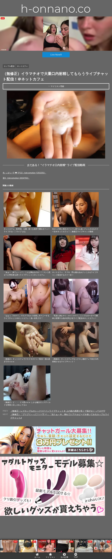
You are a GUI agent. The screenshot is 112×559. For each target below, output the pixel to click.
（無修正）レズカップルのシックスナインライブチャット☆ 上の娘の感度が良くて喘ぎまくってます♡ (57, 411)
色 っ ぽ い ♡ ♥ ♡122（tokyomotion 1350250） (24, 173)
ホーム (37, 557)
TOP (76, 557)
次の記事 (64, 557)
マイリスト (50, 557)
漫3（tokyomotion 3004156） (16, 178)
